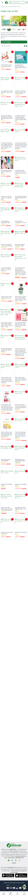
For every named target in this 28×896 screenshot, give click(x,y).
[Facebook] (9, 860)
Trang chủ (2, 6)
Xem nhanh (7, 62)
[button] (3, 21)
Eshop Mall (12, 885)
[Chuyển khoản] (20, 888)
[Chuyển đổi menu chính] (2, 2)
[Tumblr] (16, 860)
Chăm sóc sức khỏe (9, 6)
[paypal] (14, 888)
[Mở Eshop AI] (24, 887)
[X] (19, 860)
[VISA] (8, 888)
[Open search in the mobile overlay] (17, 2)
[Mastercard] (11, 888)
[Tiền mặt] (17, 888)
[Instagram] (12, 860)
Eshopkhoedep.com (18, 885)
